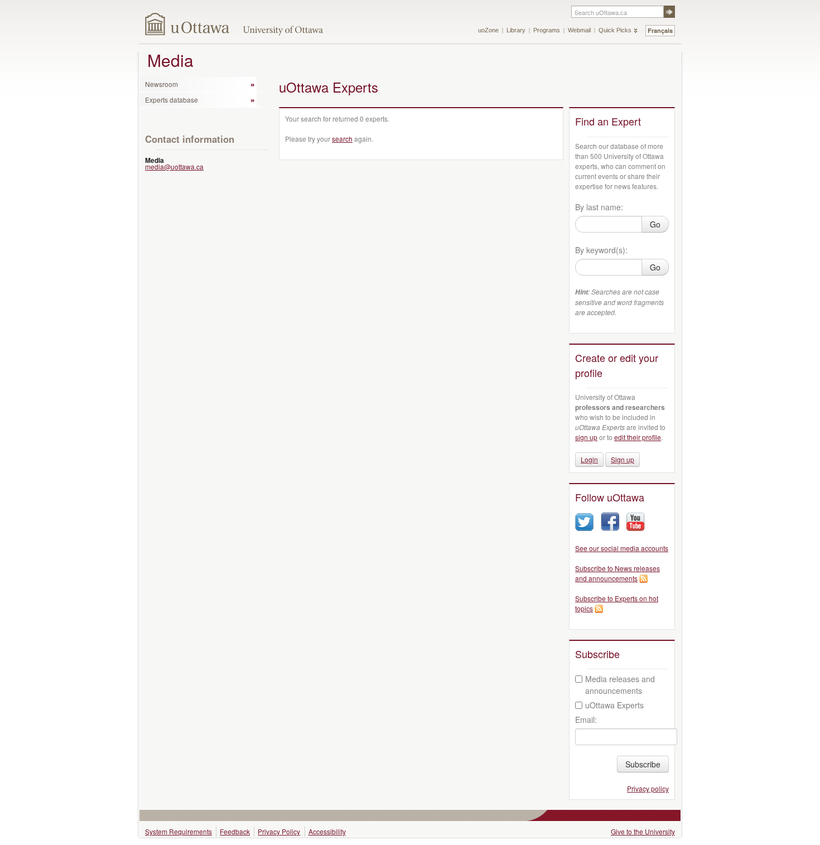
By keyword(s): (601, 249)
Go (655, 224)
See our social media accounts (621, 548)
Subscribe (642, 764)
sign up (586, 437)
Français (660, 30)
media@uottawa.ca (174, 166)
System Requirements (178, 831)
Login (589, 459)
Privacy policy (648, 788)
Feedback (235, 831)
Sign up (622, 459)
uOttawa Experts (614, 705)
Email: (586, 719)
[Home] (187, 23)
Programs (546, 30)
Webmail (579, 30)
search (342, 138)
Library (516, 30)
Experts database (171, 99)
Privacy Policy (279, 831)
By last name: (599, 207)
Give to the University (643, 831)
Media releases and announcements (620, 684)
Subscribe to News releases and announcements (617, 573)
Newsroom (161, 84)
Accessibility (327, 831)
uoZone (488, 30)
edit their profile (637, 437)
